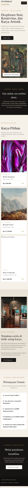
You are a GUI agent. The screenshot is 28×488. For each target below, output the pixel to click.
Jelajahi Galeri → (7, 38)
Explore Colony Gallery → (14, 467)
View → (23, 183)
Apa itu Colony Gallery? (12, 395)
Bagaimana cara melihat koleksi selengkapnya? (13, 418)
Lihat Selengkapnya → (8, 360)
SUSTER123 (6, 3)
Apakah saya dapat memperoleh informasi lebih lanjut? (13, 425)
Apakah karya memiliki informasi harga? (11, 410)
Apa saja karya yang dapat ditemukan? (12, 402)
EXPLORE (24, 2)
